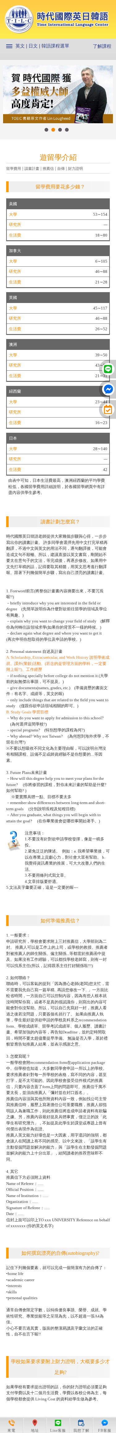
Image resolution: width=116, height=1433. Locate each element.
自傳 (61, 168)
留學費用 (13, 168)
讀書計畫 (31, 168)
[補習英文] (58, 22)
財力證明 (75, 168)
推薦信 (48, 168)
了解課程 (102, 46)
